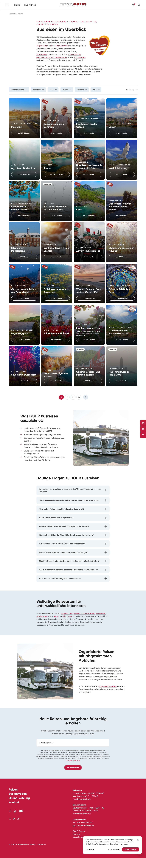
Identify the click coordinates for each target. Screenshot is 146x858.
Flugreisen (67, 616)
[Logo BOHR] (73, 5)
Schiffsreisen (41, 54)
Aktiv (56, 616)
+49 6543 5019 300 (95, 808)
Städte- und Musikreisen (84, 613)
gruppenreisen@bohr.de (83, 825)
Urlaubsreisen (80, 57)
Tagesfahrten (42, 46)
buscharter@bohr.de (82, 813)
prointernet (41, 844)
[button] (139, 5)
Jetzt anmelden (73, 767)
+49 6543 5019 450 (85, 822)
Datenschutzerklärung (73, 760)
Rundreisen (101, 613)
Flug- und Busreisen (108, 686)
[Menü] (7, 5)
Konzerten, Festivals (60, 46)
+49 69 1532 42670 (90, 811)
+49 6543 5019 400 (95, 793)
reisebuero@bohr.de (82, 799)
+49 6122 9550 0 (91, 796)
